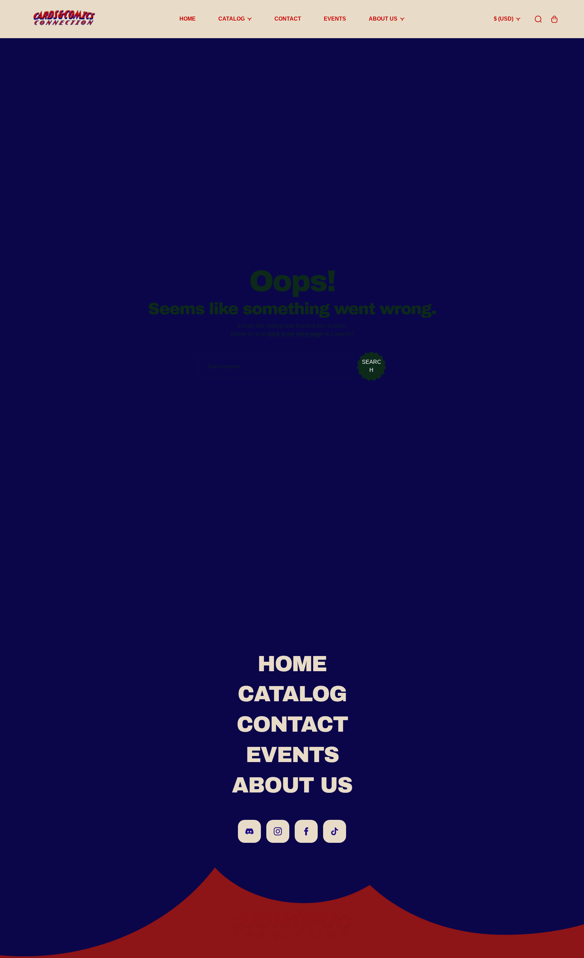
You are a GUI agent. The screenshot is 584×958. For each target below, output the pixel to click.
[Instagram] (277, 831)
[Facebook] (306, 831)
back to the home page (295, 334)
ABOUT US (292, 785)
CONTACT (292, 724)
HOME (292, 664)
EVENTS (292, 754)
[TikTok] (334, 831)
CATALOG (292, 694)
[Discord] (249, 831)
